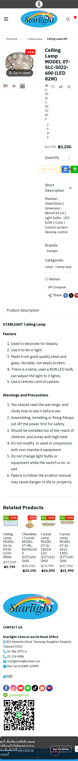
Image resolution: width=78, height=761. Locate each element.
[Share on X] (71, 295)
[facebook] (6, 688)
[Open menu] (6, 19)
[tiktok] (35, 688)
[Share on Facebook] (65, 295)
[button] (68, 19)
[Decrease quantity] (63, 158)
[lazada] (49, 688)
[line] (28, 688)
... (23, 39)
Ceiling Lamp (35, 39)
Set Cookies (61, 749)
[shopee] (42, 688)
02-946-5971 (15, 651)
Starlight (52, 251)
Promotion (12, 39)
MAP (10, 676)
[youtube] (20, 688)
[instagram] (13, 688)
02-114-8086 (15, 656)
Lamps (49, 267)
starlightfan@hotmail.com (23, 661)
